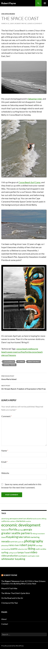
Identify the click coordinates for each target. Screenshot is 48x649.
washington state (33, 556)
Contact (4, 624)
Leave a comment (34, 23)
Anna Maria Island (8, 377)
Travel (27, 552)
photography (33, 541)
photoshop (4, 545)
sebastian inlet (34, 361)
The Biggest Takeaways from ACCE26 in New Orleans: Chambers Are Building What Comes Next (23, 582)
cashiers (12, 521)
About (4, 619)
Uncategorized (8, 14)
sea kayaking (5, 549)
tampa (20, 552)
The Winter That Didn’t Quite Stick (15, 593)
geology (20, 530)
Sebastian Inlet (35, 98)
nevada (5, 541)
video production (9, 555)
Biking (44, 519)
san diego (39, 545)
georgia (27, 529)
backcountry (37, 519)
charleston (20, 521)
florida (28, 352)
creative (28, 521)
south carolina (40, 549)
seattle (13, 548)
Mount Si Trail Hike (9, 588)
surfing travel (9, 365)
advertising (5, 519)
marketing (34, 537)
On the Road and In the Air (12, 598)
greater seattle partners (16, 533)
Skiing (31, 548)
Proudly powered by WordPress (12, 646)
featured (4, 530)
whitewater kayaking (13, 558)
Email (4, 462)
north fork (14, 542)
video (33, 552)
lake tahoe (24, 536)
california (5, 521)
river (16, 545)
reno (11, 545)
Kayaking (12, 537)
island (3, 537)
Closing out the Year (9, 603)
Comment (6, 416)
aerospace (13, 518)
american (22, 518)
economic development (21, 525)
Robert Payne (8, 3)
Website (5, 473)
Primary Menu (45, 3)
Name (4, 450)
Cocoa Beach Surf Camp (29, 182)
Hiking (34, 534)
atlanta (29, 518)
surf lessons (10, 355)
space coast (12, 352)
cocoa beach (22, 348)
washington (22, 556)
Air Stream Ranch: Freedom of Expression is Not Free (23, 387)
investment (41, 533)
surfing (21, 352)
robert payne (27, 545)
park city (21, 542)
